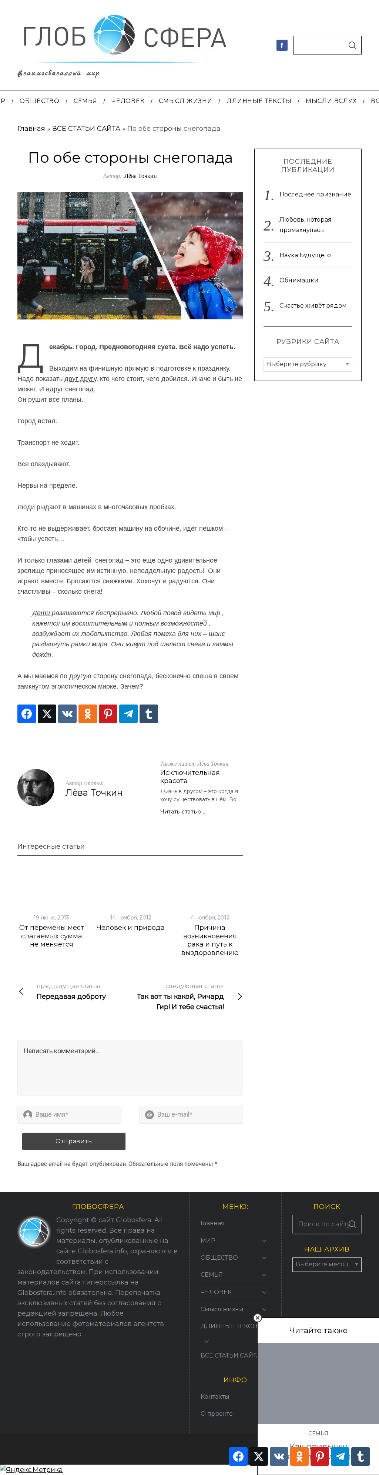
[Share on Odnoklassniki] (87, 714)
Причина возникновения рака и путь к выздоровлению (210, 940)
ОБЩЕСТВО (219, 1257)
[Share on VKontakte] (67, 714)
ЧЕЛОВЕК (216, 1292)
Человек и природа (131, 928)
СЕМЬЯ (318, 1433)
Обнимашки (299, 280)
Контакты (215, 1396)
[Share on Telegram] (128, 714)
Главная (31, 129)
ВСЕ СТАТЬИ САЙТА (86, 129)
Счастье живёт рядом (313, 305)
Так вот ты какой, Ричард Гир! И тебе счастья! (180, 996)
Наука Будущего (305, 255)
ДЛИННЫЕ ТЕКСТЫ (231, 1326)
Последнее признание (315, 194)
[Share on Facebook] (26, 714)
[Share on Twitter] (47, 714)
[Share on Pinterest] (108, 714)
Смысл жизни (222, 1309)
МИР (208, 1240)
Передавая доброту (71, 991)
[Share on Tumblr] (149, 714)
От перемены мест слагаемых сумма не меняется (51, 936)
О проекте (217, 1413)
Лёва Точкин (140, 175)
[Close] (257, 1317)
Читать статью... (182, 811)
